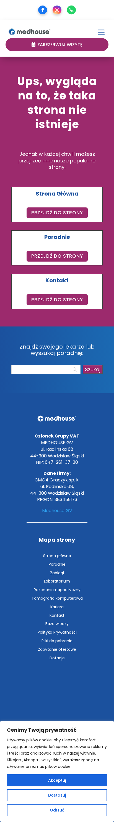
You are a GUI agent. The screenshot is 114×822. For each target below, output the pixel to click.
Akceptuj (57, 780)
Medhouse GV (57, 510)
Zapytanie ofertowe (57, 649)
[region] (57, 771)
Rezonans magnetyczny (57, 589)
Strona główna (57, 555)
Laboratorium (57, 581)
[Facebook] (42, 10)
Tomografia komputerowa (57, 598)
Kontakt (57, 615)
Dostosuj (57, 795)
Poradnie (57, 564)
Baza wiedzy (57, 623)
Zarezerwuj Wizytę (59, 44)
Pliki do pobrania (57, 641)
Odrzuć (57, 810)
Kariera (57, 607)
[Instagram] (57, 10)
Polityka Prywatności (57, 632)
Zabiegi (57, 573)
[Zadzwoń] (71, 10)
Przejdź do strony (57, 212)
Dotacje (57, 658)
